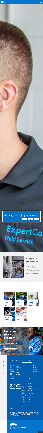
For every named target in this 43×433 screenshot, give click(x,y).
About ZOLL (12, 365)
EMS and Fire (17, 370)
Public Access (17, 381)
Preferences (36, 219)
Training (17, 394)
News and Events (12, 379)
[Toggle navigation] (41, 2)
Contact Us (12, 376)
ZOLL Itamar (12, 404)
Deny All (30, 219)
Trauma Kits (24, 378)
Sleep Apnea (30, 390)
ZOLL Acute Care (12, 391)
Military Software (23, 393)
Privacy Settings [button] (40, 431)
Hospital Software (23, 390)
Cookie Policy (32, 428)
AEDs (23, 366)
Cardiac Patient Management (18, 366)
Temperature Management (30, 376)
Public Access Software (23, 400)
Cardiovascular (30, 388)
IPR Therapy (24, 371)
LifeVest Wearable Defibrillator (12, 407)
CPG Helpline (16, 428)
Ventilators (24, 380)
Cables (29, 397)
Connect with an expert (10, 349)
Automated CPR (24, 368)
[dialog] (21, 216)
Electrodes (29, 401)
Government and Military (18, 375)
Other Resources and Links (18, 391)
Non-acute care (18, 378)
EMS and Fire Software (24, 387)
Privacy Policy (26, 428)
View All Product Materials (17, 396)
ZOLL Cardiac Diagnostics (12, 396)
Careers (11, 367)
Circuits (29, 399)
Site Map (11, 428)
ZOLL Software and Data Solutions (12, 401)
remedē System (11, 393)
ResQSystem (24, 376)
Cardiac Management (30, 386)
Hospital (17, 372)
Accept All (24, 219)
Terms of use (21, 428)
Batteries (29, 395)
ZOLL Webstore (12, 374)
